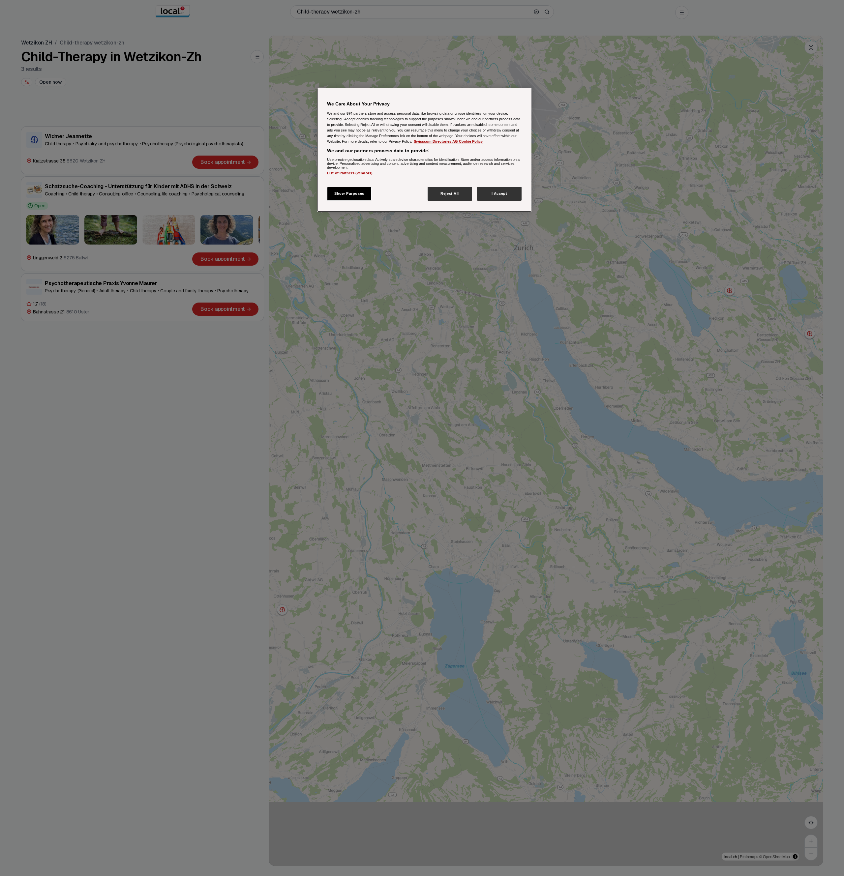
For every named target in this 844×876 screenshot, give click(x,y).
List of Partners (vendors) (350, 173)
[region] (424, 150)
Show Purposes (349, 193)
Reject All (449, 193)
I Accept (499, 193)
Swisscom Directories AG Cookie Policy (448, 141)
